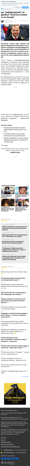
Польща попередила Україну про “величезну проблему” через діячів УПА (13, 358)
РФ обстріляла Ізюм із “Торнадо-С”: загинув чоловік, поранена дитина (15, 352)
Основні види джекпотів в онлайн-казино (14, 271)
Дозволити (25, 7)
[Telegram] (8, 458)
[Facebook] (2, 458)
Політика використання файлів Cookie (10, 446)
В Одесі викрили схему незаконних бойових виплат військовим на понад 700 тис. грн (14, 285)
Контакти (3, 440)
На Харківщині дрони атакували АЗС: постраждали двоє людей (13, 278)
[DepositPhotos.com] (8, 463)
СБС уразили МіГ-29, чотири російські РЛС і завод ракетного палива (13, 292)
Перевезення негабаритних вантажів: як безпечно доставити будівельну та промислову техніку (13, 330)
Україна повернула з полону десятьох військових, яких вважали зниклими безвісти (13, 300)
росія (6, 145)
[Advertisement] (15, 100)
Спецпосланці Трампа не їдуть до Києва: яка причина (14, 365)
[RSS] (17, 458)
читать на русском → (24, 20)
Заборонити (18, 7)
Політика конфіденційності (7, 444)
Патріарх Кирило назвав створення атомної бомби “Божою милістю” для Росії (15, 129)
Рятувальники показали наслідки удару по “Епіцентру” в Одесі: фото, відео (15, 346)
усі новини (25, 376)
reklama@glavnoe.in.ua (9, 452)
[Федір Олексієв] (2, 22)
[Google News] (14, 458)
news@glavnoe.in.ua (9, 450)
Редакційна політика (6, 442)
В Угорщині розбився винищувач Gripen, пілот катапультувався (14, 307)
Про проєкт (4, 437)
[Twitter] (5, 458)
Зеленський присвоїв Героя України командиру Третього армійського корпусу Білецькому (14, 322)
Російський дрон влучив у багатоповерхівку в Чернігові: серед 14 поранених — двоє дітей (14, 338)
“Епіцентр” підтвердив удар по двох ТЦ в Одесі (14, 371)
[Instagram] (11, 458)
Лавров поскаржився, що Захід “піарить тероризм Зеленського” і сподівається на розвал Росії (16, 139)
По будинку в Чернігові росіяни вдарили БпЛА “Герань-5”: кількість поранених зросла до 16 (14, 314)
